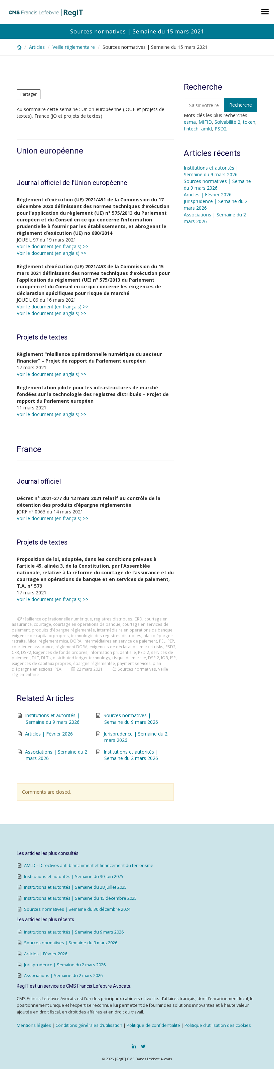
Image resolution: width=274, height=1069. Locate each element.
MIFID (205, 122)
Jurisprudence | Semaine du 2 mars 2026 (65, 965)
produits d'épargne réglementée (63, 630)
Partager (28, 94)
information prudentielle (113, 652)
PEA (57, 669)
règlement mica (53, 641)
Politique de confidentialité (153, 1025)
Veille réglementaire (73, 47)
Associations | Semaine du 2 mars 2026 (63, 975)
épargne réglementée (94, 663)
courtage (42, 624)
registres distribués (113, 618)
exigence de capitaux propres (40, 635)
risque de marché (129, 657)
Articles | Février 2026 (49, 734)
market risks (151, 646)
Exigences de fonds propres (60, 652)
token (249, 122)
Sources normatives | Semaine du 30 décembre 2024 (77, 909)
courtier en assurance (32, 646)
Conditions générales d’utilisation (88, 1025)
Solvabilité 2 (227, 122)
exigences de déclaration (114, 646)
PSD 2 (143, 652)
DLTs (46, 657)
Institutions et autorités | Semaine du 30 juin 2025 (73, 876)
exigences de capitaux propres (41, 663)
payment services (134, 663)
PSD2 (170, 646)
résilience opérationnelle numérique (57, 618)
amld (206, 128)
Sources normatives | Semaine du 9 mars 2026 (131, 718)
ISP (173, 657)
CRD (138, 618)
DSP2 (26, 652)
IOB (164, 657)
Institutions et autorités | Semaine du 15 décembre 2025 (80, 898)
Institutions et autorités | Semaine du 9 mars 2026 (52, 718)
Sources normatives (137, 669)
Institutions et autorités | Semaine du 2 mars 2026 (131, 755)
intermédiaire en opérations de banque (134, 630)
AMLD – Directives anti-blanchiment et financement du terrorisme (88, 865)
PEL (162, 641)
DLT (35, 657)
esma (190, 122)
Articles (37, 47)
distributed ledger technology (81, 657)
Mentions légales (34, 1025)
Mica (32, 641)
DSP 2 (153, 657)
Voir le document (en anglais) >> (51, 253)
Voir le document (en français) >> (52, 246)
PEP (170, 641)
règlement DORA (71, 646)
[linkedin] (134, 1046)
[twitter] (143, 1046)
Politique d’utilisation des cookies (217, 1025)
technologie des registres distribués (106, 635)
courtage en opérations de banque (86, 624)
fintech (191, 128)
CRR (15, 652)
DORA (76, 641)
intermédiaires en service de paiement (120, 641)
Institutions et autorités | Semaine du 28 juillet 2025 (75, 887)
